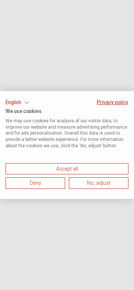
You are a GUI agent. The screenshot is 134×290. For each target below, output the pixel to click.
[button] (17, 102)
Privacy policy (112, 102)
